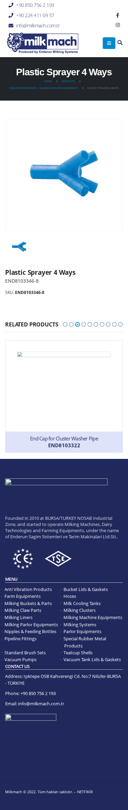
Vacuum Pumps (20, 660)
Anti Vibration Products (28, 589)
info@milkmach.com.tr (37, 25)
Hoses (69, 596)
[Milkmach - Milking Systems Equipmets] (42, 43)
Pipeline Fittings (20, 639)
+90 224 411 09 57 (35, 15)
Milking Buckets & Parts (28, 603)
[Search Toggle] (120, 43)
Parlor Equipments (82, 631)
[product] (64, 396)
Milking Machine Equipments (92, 617)
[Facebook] (118, 15)
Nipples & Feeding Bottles (30, 631)
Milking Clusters (79, 610)
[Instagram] (118, 25)
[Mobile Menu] (109, 43)
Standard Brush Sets (25, 653)
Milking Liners (18, 617)
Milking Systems (79, 625)
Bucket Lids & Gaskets (85, 589)
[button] (65, 324)
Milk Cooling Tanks (82, 603)
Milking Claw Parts (22, 610)
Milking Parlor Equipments (31, 625)
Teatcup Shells (78, 653)
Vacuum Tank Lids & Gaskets (92, 660)
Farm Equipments (22, 596)
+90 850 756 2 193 (35, 5)
